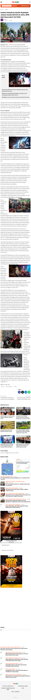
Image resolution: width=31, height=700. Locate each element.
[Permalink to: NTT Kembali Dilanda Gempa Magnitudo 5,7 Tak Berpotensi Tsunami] (15, 467)
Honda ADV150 (9, 386)
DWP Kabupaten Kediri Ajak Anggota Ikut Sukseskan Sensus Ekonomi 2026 (22, 446)
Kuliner (17, 674)
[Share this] (19, 392)
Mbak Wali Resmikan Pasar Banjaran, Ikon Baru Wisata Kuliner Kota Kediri (17, 654)
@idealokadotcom (5, 545)
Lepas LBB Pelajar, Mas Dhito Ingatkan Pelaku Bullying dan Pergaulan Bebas (17, 506)
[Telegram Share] (25, 392)
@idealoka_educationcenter (8, 550)
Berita (4, 476)
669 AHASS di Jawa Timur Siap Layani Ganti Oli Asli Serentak (15, 97)
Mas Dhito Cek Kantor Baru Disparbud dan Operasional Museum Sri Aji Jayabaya (14, 649)
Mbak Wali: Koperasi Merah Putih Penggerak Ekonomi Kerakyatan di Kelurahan (7, 446)
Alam (1, 476)
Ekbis (10, 488)
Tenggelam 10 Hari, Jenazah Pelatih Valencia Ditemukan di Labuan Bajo (17, 671)
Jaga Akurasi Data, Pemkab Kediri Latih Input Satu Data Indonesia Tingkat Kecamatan (18, 495)
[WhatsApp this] (29, 392)
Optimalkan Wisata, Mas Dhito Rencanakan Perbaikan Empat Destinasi (16, 665)
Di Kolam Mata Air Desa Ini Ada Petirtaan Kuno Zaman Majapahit (7, 397)
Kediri (17, 481)
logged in (8, 452)
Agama (7, 481)
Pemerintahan (21, 481)
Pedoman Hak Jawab (22, 686)
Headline (8, 476)
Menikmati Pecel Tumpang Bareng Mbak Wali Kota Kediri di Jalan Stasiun (18, 676)
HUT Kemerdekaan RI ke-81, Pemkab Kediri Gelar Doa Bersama (18, 484)
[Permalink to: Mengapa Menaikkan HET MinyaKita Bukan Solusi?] (8, 425)
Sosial (11, 476)
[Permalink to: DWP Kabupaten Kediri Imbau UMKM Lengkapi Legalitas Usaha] (8, 411)
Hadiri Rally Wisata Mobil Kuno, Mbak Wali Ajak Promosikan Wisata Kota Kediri (17, 660)
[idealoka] (15, 2)
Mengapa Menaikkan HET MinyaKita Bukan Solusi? (6, 430)
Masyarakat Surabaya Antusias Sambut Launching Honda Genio (23, 397)
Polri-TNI (24, 499)
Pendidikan (18, 504)
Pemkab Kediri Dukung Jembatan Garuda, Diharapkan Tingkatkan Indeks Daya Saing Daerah (18, 501)
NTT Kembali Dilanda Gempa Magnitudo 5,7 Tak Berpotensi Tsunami (15, 478)
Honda (2, 386)
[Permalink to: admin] (2, 19)
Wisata (18, 647)
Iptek (14, 493)
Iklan (23, 688)
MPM (15, 386)
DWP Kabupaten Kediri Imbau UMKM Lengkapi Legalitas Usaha (7, 417)
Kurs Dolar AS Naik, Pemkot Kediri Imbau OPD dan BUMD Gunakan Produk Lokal (22, 431)
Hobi (14, 657)
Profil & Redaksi (15, 691)
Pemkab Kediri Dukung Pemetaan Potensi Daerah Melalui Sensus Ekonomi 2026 (23, 417)
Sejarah (15, 647)
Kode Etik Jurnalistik (8, 686)
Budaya (5, 647)
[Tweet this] (22, 392)
